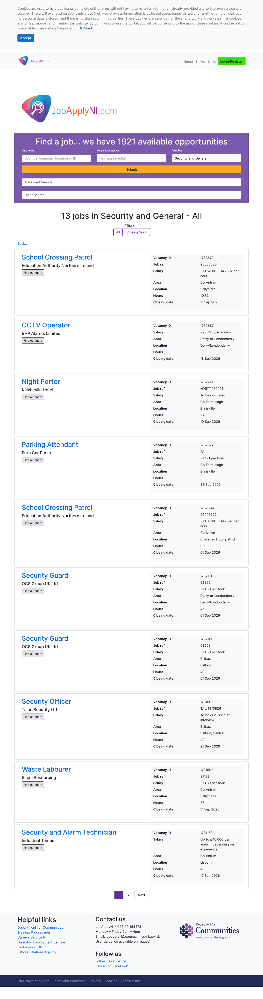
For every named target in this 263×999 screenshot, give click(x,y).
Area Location (108, 150)
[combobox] (131, 158)
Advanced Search (38, 182)
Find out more (33, 272)
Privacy (95, 981)
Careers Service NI (31, 937)
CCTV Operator (46, 325)
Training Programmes (34, 932)
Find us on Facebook (112, 966)
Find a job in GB (29, 947)
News (200, 61)
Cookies (110, 981)
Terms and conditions (69, 981)
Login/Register (231, 61)
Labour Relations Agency (36, 952)
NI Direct (85, 28)
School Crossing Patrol (57, 257)
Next (141, 895)
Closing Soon (136, 232)
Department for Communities (40, 927)
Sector (177, 150)
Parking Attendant (50, 444)
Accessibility (130, 981)
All (118, 232)
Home (188, 61)
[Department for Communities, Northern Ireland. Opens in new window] (210, 930)
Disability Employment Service (41, 942)
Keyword (28, 150)
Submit (131, 169)
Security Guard (45, 575)
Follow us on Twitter (111, 961)
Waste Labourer (46, 769)
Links (212, 61)
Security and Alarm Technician (69, 832)
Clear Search (34, 195)
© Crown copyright (34, 981)
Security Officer (46, 701)
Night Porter (41, 381)
